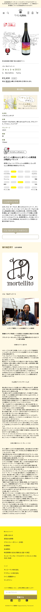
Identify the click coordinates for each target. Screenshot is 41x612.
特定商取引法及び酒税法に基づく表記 (17, 552)
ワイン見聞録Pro (10, 576)
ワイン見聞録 (13, 605)
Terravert (30, 605)
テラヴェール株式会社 (11, 573)
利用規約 (7, 545)
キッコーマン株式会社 (11, 570)
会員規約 (7, 549)
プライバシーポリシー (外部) (14, 542)
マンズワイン (8, 580)
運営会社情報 (9, 539)
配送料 (8, 81)
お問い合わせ (8, 535)
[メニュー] (4, 13)
